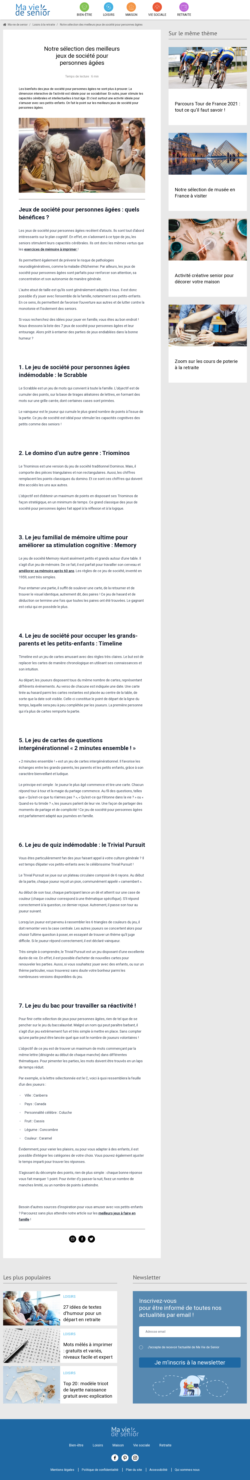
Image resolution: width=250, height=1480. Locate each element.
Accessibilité (158, 1470)
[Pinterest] (125, 1457)
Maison (118, 1445)
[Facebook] (114, 1457)
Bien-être (76, 1445)
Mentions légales (62, 1470)
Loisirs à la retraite (44, 24)
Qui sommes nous (187, 1470)
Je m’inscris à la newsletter (189, 1362)
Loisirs (98, 1445)
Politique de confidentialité (100, 1470)
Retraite (165, 1445)
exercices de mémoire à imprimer (51, 249)
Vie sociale (141, 1445)
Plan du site (134, 1470)
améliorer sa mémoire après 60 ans (46, 571)
